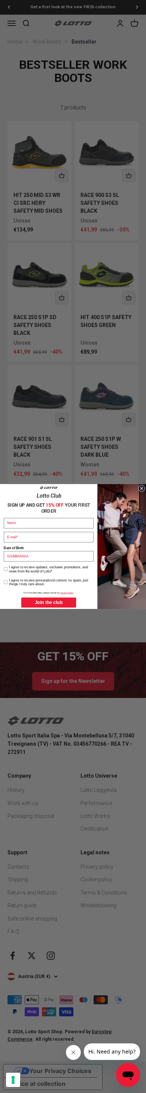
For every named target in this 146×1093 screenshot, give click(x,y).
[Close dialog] (142, 489)
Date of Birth (14, 548)
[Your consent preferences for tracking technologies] (13, 1080)
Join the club (49, 602)
